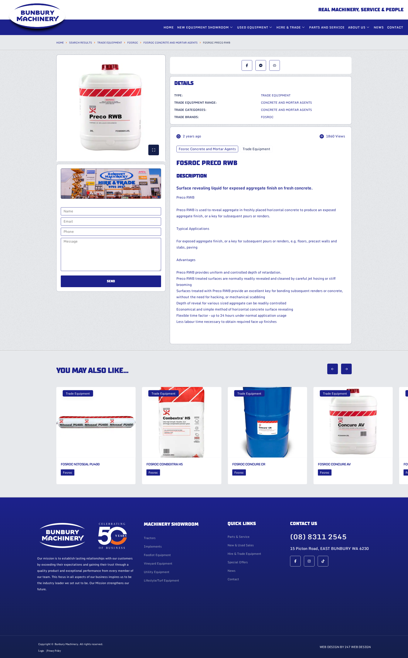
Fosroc (132, 43)
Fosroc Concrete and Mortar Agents (170, 43)
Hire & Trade (288, 27)
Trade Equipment (109, 43)
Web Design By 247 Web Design (345, 646)
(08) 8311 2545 (318, 536)
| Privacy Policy (53, 650)
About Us (357, 27)
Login (41, 650)
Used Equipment (252, 27)
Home (169, 27)
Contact (395, 27)
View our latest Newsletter (91, 605)
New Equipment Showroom (203, 27)
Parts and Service (327, 27)
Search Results (80, 43)
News (379, 27)
